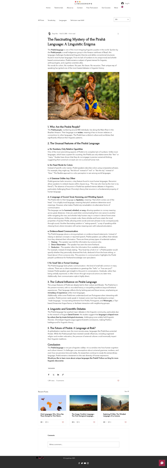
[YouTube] (85, 463)
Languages (63, 20)
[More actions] (118, 33)
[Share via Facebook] (49, 375)
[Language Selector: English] (125, 7)
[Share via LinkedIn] (58, 375)
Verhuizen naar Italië (77, 20)
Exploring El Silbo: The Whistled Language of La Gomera (114, 415)
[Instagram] (88, 463)
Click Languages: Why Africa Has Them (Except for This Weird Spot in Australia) (52, 415)
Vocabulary (51, 20)
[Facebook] (79, 463)
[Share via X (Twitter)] (53, 375)
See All (127, 391)
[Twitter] (82, 463)
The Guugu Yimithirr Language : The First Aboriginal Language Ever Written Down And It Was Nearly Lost (83, 415)
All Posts (41, 20)
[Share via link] (63, 375)
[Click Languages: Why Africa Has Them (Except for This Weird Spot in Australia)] (52, 403)
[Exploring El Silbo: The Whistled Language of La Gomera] (115, 403)
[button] (106, 7)
